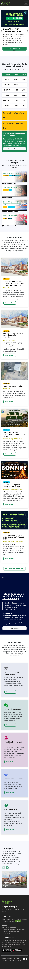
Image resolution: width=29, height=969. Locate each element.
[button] (1, 31)
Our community (14, 932)
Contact (11, 921)
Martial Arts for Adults (10, 215)
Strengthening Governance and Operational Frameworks (14, 335)
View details (9, 303)
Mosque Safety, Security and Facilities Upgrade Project (12, 884)
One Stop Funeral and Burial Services (13, 743)
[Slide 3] (15, 51)
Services (24, 919)
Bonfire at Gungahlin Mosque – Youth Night (12, 486)
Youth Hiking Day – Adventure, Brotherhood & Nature (14, 434)
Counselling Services (12, 709)
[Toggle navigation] (26, 3)
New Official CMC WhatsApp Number (11, 30)
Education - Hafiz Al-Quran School (12, 673)
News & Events (16, 919)
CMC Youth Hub (10, 810)
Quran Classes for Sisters (11, 173)
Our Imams (12, 928)
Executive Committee (9, 930)
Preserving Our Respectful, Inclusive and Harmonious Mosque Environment (14, 283)
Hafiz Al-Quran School (10, 187)
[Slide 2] (14, 51)
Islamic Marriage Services (14, 779)
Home (3, 919)
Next (7, 867)
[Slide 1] (13, 51)
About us (4, 928)
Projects (5, 921)
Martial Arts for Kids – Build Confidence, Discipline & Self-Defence (12, 203)
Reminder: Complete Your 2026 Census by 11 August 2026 (13, 537)
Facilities (5, 932)
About (8, 919)
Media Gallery (7, 934)
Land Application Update (13, 386)
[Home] (6, 3)
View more (9, 692)
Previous (3, 867)
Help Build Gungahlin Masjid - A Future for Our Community (13, 596)
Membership (21, 930)
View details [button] (13, 49)
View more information (14, 149)
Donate (17, 921)
